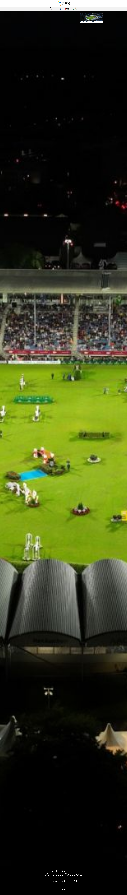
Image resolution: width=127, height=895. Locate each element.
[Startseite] (63, 3)
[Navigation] (26, 3)
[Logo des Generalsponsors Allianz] (58, 8)
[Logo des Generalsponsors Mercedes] (51, 8)
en (101, 3)
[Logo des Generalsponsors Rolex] (75, 8)
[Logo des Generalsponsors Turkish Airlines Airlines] (67, 8)
